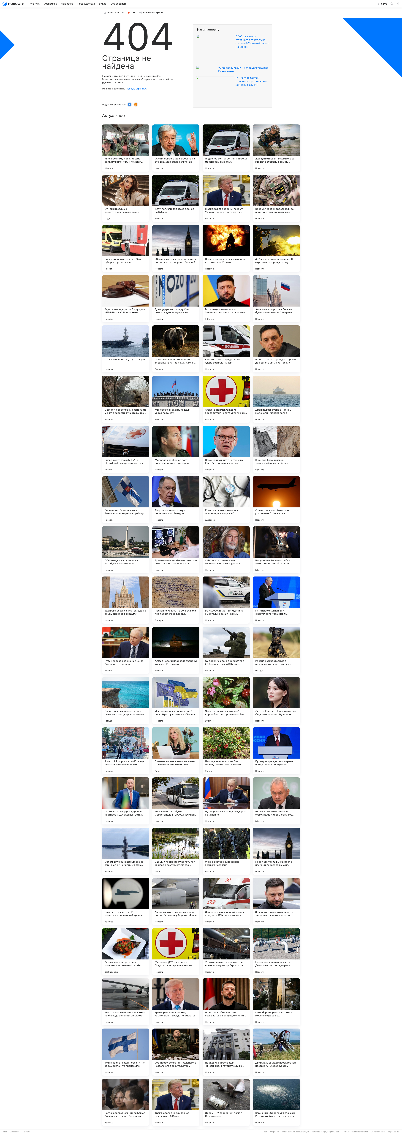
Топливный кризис (153, 12)
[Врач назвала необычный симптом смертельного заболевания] (175, 549)
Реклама (26, 1132)
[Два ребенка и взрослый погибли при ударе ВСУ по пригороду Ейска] (226, 901)
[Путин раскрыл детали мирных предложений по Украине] (276, 750)
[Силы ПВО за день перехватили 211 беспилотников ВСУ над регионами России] (226, 650)
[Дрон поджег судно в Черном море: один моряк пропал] (276, 399)
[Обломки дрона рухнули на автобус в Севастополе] (125, 549)
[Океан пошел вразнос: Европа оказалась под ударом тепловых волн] (125, 700)
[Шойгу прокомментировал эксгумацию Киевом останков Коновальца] (276, 800)
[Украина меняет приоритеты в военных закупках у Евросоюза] (226, 951)
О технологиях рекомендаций (295, 1132)
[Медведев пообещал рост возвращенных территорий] (175, 449)
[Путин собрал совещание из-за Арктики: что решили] (125, 650)
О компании (15, 1132)
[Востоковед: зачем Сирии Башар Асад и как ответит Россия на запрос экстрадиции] (125, 1102)
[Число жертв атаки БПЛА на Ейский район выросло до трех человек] (125, 449)
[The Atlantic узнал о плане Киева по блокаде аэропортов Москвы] (125, 1001)
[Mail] (5, 4)
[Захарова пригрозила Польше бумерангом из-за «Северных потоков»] (276, 298)
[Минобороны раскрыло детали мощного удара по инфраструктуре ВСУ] (276, 1001)
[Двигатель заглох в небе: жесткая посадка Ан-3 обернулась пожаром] (276, 1052)
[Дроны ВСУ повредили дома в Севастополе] (226, 1102)
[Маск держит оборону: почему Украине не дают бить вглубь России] (226, 198)
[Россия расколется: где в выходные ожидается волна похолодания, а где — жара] (276, 650)
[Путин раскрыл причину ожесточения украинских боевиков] (276, 600)
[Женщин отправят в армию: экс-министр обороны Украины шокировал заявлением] (276, 148)
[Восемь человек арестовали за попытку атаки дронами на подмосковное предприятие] (276, 198)
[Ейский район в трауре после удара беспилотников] (226, 348)
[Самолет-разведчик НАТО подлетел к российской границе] (125, 901)
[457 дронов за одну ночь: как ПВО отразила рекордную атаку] (276, 248)
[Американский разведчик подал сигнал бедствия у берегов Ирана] (175, 901)
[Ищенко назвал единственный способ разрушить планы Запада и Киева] (175, 700)
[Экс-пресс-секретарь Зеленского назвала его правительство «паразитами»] (175, 1052)
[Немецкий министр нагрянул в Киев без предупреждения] (226, 449)
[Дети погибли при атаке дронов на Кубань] (175, 198)
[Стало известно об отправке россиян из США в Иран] (276, 499)
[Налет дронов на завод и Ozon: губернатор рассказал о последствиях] (125, 248)
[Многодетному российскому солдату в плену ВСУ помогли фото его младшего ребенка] (125, 148)
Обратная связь (378, 1132)
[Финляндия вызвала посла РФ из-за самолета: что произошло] (125, 1052)
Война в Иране (115, 12)
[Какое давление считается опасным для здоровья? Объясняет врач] (226, 499)
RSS (265, 1132)
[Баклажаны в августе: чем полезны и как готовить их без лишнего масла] (125, 951)
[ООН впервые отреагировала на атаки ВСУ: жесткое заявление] (175, 148)
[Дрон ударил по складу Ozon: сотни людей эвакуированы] (175, 298)
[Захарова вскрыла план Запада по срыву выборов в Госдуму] (125, 600)
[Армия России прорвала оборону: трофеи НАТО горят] (175, 650)
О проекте (274, 1132)
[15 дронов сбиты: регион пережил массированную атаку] (226, 148)
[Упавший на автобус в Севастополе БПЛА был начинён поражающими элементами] (175, 800)
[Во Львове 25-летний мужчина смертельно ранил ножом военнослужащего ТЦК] (226, 600)
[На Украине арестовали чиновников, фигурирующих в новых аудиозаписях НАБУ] (226, 1052)
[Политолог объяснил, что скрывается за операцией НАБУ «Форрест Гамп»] (226, 1001)
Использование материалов (355, 1132)
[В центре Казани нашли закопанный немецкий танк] (276, 449)
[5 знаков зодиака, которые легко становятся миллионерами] (175, 750)
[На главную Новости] (15, 4)
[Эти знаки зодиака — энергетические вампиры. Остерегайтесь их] (125, 198)
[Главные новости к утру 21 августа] (125, 348)
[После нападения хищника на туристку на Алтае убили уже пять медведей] (175, 348)
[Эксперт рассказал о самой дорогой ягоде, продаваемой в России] (226, 700)
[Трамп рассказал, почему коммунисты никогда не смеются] (175, 1001)
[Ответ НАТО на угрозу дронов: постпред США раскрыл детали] (125, 800)
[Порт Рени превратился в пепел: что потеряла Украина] (226, 248)
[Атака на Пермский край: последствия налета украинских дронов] (226, 399)
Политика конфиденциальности (326, 1132)
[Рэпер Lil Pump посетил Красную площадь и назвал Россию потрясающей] (125, 750)
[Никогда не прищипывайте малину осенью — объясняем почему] (226, 750)
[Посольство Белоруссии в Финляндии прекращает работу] (125, 499)
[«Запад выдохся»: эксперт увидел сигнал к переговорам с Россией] (175, 248)
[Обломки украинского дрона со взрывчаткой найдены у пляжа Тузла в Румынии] (125, 851)
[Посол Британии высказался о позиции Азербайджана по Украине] (276, 851)
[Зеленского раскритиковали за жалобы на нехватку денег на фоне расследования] (276, 901)
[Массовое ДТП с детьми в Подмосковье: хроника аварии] (175, 951)
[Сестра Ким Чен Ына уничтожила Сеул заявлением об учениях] (276, 700)
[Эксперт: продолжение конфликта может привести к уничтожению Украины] (125, 399)
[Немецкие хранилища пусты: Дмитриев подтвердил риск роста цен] (276, 951)
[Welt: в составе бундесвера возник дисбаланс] (226, 851)
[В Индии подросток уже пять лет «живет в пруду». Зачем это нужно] (175, 851)
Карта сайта (393, 1132)
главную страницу (136, 88)
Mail (5, 1132)
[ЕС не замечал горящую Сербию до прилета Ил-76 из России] (276, 348)
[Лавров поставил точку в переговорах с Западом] (175, 499)
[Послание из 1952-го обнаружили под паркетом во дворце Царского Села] (175, 600)
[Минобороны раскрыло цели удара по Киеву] (175, 399)
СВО (133, 12)
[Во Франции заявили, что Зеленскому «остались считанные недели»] (226, 298)
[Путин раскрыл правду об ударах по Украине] (226, 800)
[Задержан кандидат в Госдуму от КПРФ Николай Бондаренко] (125, 298)
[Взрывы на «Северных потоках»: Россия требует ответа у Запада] (276, 1102)
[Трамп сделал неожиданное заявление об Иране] (175, 1102)
